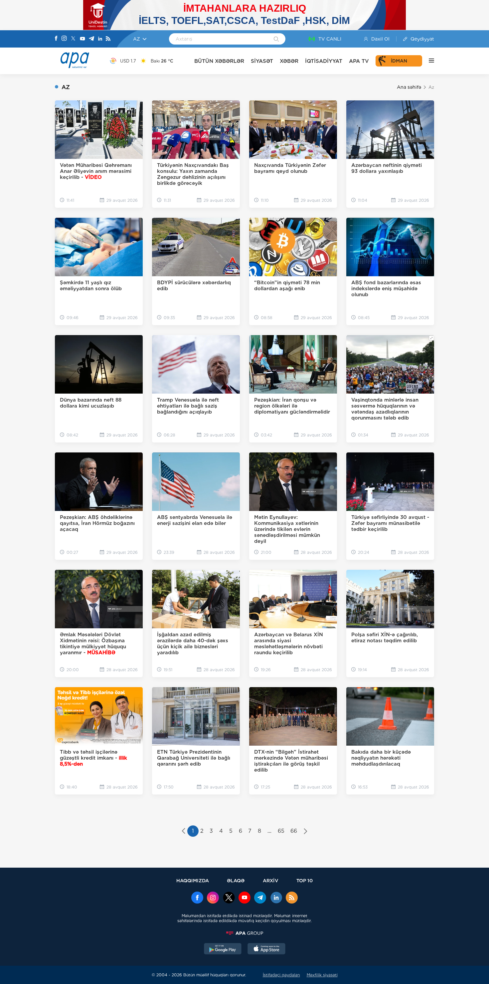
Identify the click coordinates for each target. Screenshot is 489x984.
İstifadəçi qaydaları (281, 974)
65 (281, 831)
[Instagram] (64, 39)
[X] (73, 39)
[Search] (276, 40)
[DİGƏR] (428, 61)
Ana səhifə (409, 87)
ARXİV (270, 880)
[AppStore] (266, 949)
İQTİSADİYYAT (323, 61)
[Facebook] (56, 39)
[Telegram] (91, 39)
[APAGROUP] (244, 933)
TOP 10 (304, 880)
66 (293, 831)
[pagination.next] (305, 832)
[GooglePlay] (223, 949)
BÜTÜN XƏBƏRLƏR (219, 61)
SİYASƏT (262, 61)
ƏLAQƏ (235, 880)
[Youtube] (82, 39)
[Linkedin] (100, 39)
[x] (229, 898)
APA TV (359, 61)
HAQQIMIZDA (192, 880)
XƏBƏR (289, 61)
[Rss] (108, 39)
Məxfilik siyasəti (322, 974)
